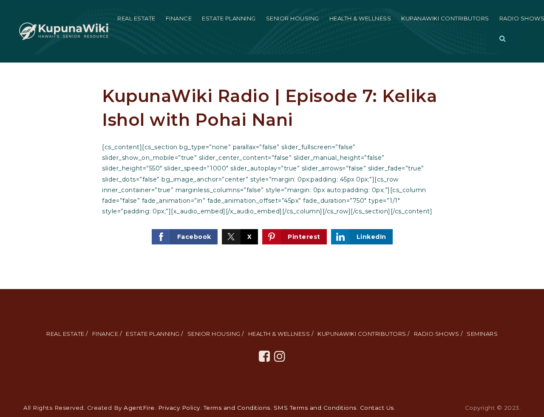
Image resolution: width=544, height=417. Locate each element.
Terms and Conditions (237, 407)
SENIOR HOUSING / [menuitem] (215, 333)
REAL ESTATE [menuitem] (136, 18)
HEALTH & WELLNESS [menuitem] (360, 18)
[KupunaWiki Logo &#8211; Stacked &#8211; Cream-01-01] (64, 30)
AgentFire (139, 407)
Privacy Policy (179, 407)
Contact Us (377, 407)
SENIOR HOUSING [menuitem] (292, 18)
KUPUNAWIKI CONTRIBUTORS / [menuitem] (363, 333)
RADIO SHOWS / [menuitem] (438, 333)
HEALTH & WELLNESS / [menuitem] (281, 333)
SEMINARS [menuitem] (482, 333)
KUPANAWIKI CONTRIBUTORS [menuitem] (445, 18)
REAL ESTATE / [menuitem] (67, 333)
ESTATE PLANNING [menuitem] (229, 18)
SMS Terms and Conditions (315, 407)
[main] (272, 176)
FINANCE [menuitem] (179, 18)
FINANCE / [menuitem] (107, 333)
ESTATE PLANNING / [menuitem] (154, 333)
